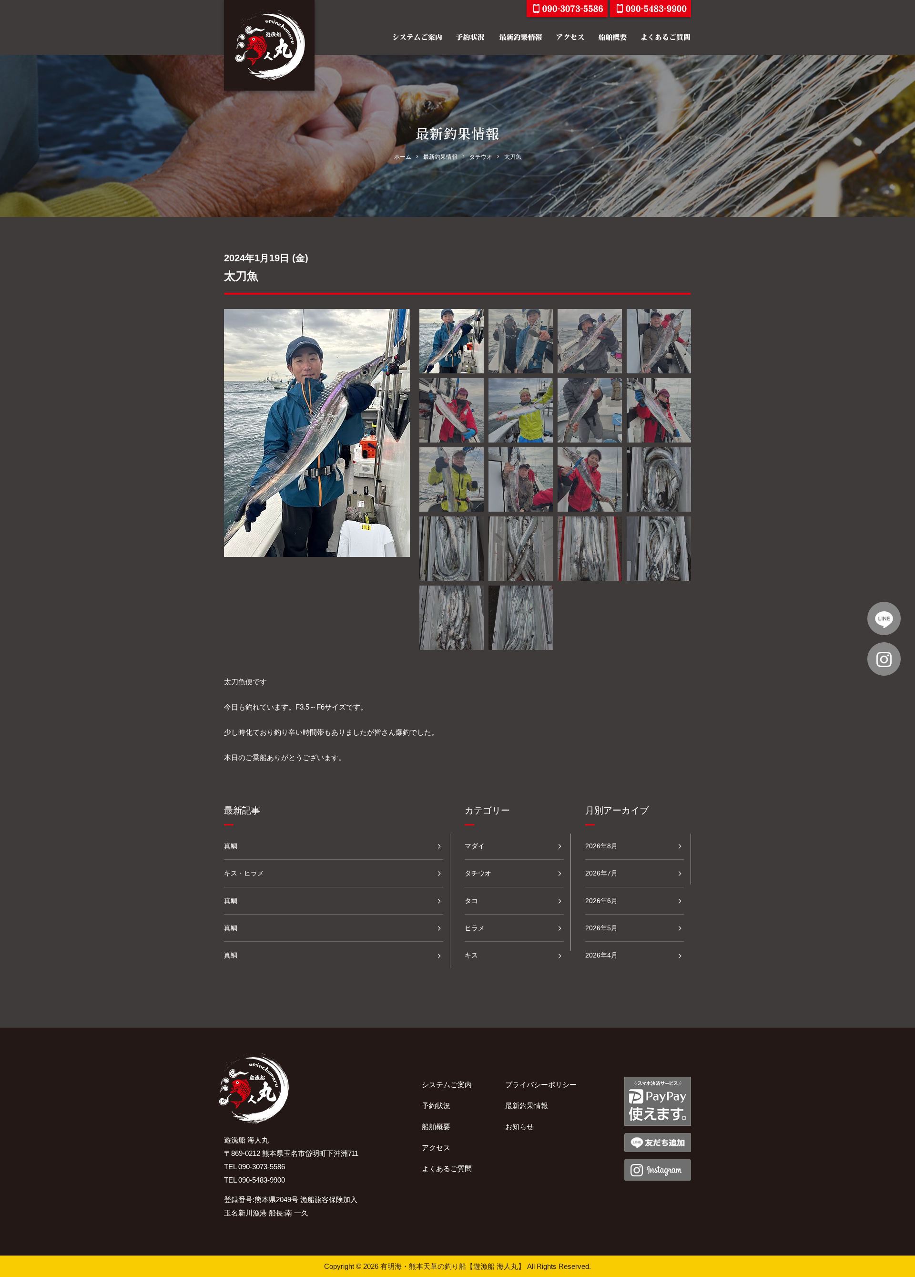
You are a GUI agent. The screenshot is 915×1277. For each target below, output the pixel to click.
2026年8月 (601, 846)
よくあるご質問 (447, 1168)
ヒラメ (475, 928)
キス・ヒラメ (244, 873)
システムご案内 (447, 1085)
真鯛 (230, 846)
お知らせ (519, 1127)
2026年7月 (601, 873)
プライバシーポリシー (541, 1085)
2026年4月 (601, 955)
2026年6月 (601, 901)
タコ (471, 901)
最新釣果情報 (526, 1106)
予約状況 (436, 1106)
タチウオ (478, 873)
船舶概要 (436, 1127)
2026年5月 (601, 928)
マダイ (475, 846)
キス (471, 955)
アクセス (436, 1147)
